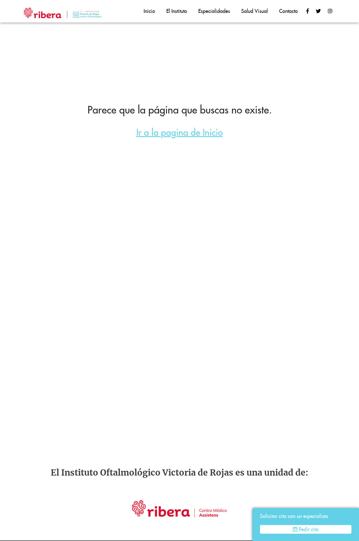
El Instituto (176, 11)
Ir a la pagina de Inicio (179, 132)
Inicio (149, 11)
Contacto (288, 11)
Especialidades (214, 11)
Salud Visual (254, 11)
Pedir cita (309, 529)
